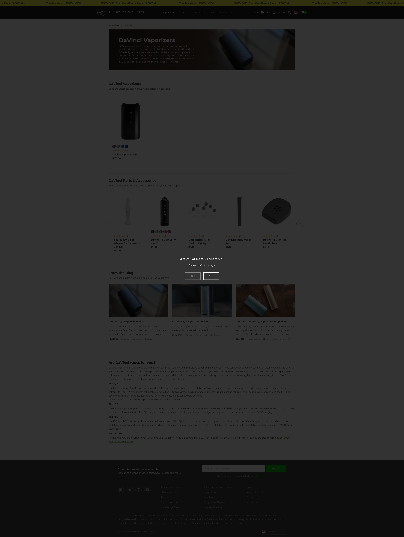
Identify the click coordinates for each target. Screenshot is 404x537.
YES (211, 276)
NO (193, 276)
